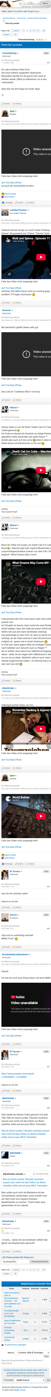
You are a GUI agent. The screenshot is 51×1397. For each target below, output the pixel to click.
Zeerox (13, 914)
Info (46, 53)
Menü (45, 3)
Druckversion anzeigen (15, 1344)
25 (35, 1330)
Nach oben (32, 1370)
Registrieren (33, 11)
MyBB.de (27, 1387)
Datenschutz (38, 1375)
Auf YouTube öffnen (11, 182)
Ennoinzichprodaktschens (15, 954)
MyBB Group (19, 1390)
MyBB (45, 1387)
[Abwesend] (22, 1153)
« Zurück (16, 31)
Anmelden (18, 11)
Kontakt (7, 1370)
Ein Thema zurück (11, 1257)
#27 (48, 1067)
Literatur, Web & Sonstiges (37, 18)
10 (44, 31)
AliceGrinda (8, 688)
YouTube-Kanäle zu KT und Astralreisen (11, 1313)
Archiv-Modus (33, 1373)
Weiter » (7, 35)
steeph (26, 1339)
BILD (26, 1330)
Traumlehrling (9, 53)
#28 (48, 1108)
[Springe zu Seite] (15, 34)
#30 (48, 1231)
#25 (48, 928)
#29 (48, 1166)
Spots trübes (10, 194)
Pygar (25, 1322)
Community (21, 18)
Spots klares (9, 197)
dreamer (6, 310)
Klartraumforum (9, 18)
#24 (48, 887)
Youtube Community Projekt (9, 1330)
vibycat (13, 407)
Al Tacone (15, 871)
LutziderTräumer (18, 210)
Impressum (27, 1375)
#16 (48, 63)
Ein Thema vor (26, 1257)
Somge (26, 1313)
